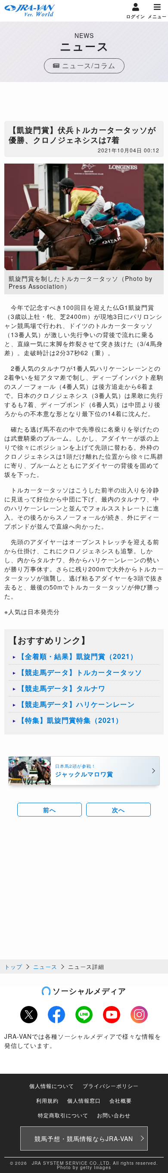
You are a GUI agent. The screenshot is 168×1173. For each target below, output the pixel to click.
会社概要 (120, 1100)
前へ (49, 809)
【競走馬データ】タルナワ (62, 688)
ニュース (45, 966)
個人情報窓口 (84, 1100)
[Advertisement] (84, 103)
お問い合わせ (114, 1115)
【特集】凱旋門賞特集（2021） (70, 720)
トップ (13, 966)
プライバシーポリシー (111, 1085)
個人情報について (51, 1085)
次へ (118, 809)
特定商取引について (63, 1115)
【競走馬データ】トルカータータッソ (80, 672)
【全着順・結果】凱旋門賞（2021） (77, 656)
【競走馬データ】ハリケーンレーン (76, 704)
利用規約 (47, 1100)
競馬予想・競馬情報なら (83, 1138)
